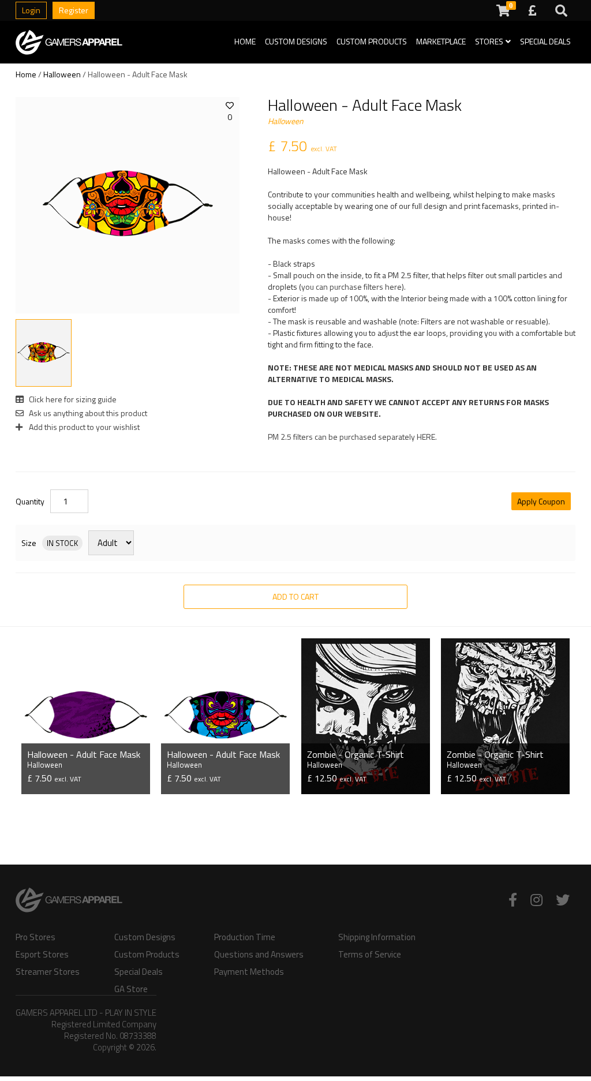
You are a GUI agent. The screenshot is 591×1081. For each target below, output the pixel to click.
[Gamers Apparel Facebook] (512, 899)
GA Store (131, 989)
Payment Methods (249, 972)
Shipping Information (377, 937)
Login (31, 10)
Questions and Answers (259, 954)
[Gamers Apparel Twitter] (563, 899)
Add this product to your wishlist (83, 427)
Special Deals (545, 41)
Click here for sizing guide (72, 399)
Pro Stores (35, 937)
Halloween (62, 74)
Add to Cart (295, 596)
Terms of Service (369, 954)
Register (73, 10)
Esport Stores (42, 954)
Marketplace (441, 41)
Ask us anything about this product (87, 413)
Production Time (244, 937)
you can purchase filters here (351, 286)
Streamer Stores (48, 972)
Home (245, 41)
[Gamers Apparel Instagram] (536, 899)
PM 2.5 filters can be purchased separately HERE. (352, 437)
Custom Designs (296, 41)
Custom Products (371, 41)
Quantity (30, 501)
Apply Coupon (541, 501)
